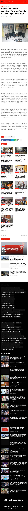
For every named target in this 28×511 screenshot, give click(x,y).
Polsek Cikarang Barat (7, 294)
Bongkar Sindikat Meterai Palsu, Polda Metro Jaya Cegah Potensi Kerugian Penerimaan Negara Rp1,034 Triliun (18, 463)
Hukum (18, 327)
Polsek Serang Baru (19, 309)
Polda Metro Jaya (14, 287)
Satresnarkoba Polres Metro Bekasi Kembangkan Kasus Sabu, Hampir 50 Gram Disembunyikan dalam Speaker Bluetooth (18, 265)
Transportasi (19, 347)
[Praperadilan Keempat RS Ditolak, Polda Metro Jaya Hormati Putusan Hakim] (5, 364)
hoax (11, 349)
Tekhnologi (5, 347)
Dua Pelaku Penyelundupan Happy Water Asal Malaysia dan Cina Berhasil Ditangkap (20, 175)
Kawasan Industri (6, 331)
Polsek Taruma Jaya (7, 316)
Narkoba (4, 336)
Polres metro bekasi (7, 290)
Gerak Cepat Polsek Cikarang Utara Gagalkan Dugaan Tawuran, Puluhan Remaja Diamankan (18, 272)
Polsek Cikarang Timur (7, 301)
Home (5, 506)
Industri (4, 329)
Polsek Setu (5, 312)
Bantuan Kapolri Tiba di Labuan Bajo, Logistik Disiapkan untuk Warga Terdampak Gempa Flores (18, 456)
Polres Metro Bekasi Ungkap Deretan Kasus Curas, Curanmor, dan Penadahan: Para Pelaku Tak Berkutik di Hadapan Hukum (20, 208)
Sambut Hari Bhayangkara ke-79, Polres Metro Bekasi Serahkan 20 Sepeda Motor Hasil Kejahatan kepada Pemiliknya (7, 226)
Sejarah (4, 344)
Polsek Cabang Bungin (8, 292)
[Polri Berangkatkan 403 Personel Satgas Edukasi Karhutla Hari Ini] (5, 371)
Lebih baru (4, 235)
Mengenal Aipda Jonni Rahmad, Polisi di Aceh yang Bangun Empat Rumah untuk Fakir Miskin (18, 377)
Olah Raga (20, 336)
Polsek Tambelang (7, 314)
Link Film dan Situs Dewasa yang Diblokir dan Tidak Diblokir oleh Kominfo (17, 428)
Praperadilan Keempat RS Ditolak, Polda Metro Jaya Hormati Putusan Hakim (17, 364)
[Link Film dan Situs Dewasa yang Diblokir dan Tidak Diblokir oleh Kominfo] (5, 429)
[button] (2, 2)
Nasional (12, 336)
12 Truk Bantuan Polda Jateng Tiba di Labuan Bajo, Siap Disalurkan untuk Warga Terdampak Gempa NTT (18, 258)
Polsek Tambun (18, 314)
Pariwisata (23, 338)
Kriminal (7, 6)
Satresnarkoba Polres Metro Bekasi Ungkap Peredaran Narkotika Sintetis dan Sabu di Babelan (18, 405)
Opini (4, 338)
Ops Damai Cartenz (13, 338)
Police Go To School (16, 340)
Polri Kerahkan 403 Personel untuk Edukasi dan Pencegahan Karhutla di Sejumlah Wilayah (18, 384)
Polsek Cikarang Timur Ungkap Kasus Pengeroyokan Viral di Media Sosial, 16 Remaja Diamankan (20, 158)
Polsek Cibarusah (20, 292)
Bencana (12, 322)
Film (11, 325)
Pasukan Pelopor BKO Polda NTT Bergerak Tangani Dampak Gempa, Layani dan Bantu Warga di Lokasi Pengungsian (17, 398)
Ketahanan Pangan (7, 333)
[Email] (18, 140)
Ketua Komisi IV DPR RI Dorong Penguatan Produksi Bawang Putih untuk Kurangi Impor (17, 477)
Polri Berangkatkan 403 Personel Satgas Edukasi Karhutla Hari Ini (17, 370)
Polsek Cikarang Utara (7, 303)
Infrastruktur (12, 329)
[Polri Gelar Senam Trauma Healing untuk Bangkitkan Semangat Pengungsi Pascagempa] (5, 358)
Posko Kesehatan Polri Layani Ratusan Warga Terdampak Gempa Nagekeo (18, 418)
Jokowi (19, 329)
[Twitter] (12, 140)
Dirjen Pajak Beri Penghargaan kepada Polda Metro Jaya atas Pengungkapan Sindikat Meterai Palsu (18, 483)
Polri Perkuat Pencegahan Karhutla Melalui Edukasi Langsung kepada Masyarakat (17, 390)
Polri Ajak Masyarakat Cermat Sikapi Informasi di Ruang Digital (18, 411)
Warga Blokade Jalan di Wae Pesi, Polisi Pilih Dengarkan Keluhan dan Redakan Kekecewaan (17, 470)
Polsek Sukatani (15, 312)
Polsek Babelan (19, 290)
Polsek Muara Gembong (8, 307)
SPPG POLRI (18, 342)
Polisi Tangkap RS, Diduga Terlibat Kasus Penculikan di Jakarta (7, 175)
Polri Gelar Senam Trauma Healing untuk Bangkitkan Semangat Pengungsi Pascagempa (17, 357)
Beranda (3, 6)
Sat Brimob (17, 316)
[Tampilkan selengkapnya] (21, 140)
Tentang (10, 506)
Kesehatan (16, 331)
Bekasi (4, 322)
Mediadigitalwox (20, 506)
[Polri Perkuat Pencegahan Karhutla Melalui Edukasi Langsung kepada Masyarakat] (5, 391)
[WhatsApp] (15, 140)
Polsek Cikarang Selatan (8, 298)
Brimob (4, 287)
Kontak (14, 506)
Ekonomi (5, 325)
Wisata (4, 349)
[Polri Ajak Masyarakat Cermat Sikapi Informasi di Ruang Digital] (5, 412)
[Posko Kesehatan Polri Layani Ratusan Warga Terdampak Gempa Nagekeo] (5, 419)
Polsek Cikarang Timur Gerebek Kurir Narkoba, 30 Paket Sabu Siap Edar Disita (21, 191)
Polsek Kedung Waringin (8, 305)
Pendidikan (5, 340)
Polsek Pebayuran (12, 136)
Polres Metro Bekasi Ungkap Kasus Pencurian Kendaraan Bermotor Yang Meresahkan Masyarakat (7, 191)
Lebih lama (23, 235)
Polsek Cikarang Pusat (7, 296)
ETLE (18, 322)
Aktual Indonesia (16, 508)
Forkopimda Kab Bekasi (8, 327)
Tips (12, 347)
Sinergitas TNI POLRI (14, 344)
